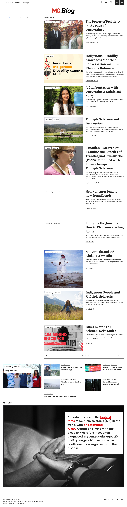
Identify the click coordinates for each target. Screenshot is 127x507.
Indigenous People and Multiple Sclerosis (103, 294)
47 (88, 356)
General (56, 120)
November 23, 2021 (92, 81)
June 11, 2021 (89, 343)
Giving (57, 22)
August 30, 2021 (91, 208)
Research (55, 148)
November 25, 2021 (92, 42)
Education (49, 120)
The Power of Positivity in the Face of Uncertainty (103, 26)
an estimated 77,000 (85, 427)
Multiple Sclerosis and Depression (102, 121)
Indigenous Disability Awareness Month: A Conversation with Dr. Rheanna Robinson (102, 62)
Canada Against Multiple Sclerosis (60, 396)
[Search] (117, 2)
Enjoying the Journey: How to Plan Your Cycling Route (105, 227)
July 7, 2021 (89, 268)
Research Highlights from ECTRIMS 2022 (112, 368)
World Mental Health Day (71, 383)
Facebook (101, 2)
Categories (7, 2)
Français (26, 2)
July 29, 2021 (90, 242)
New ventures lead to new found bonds (101, 194)
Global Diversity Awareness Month (111, 383)
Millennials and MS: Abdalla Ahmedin (101, 254)
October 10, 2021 (91, 136)
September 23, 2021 (92, 183)
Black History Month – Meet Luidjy (71, 368)
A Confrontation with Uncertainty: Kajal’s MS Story (103, 92)
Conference (106, 364)
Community (49, 22)
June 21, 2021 (90, 309)
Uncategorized (65, 364)
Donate (18, 2)
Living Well (58, 192)
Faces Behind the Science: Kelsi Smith (101, 329)
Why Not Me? (11, 371)
